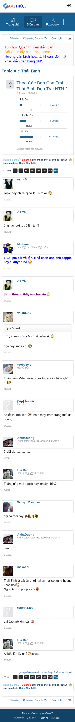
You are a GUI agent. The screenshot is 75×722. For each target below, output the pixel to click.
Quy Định (31, 717)
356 (56, 170)
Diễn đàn (33, 24)
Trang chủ (13, 24)
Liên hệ (44, 718)
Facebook (52, 24)
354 (44, 170)
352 (32, 170)
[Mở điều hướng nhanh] (69, 38)
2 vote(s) (54, 105)
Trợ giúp (55, 718)
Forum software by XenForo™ (37, 713)
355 (50, 170)
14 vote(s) (54, 136)
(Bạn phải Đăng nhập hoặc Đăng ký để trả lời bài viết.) (46, 672)
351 (27, 170)
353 (38, 170)
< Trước (6, 170)
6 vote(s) (54, 120)
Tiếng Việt (19, 717)
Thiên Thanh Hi (27, 163)
